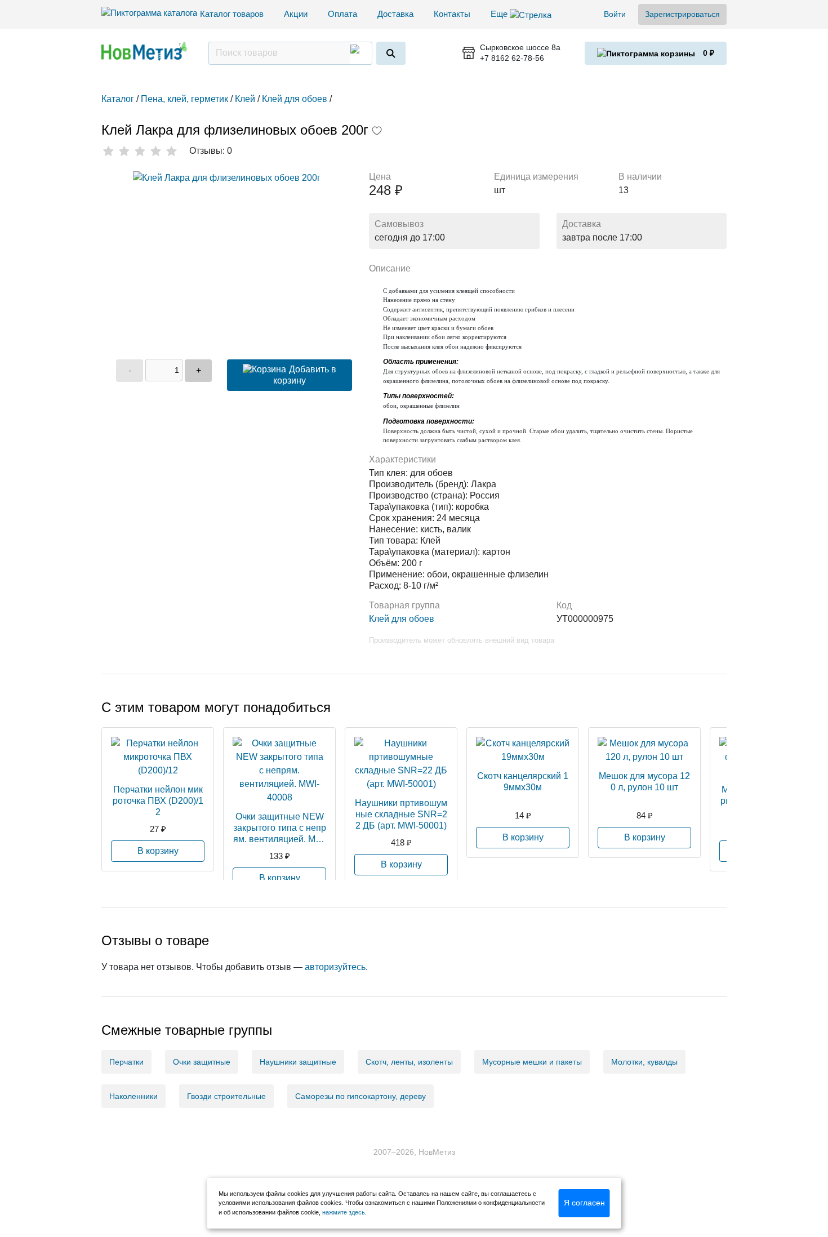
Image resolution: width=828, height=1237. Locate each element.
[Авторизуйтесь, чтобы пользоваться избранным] (376, 132)
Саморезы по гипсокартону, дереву (360, 1096)
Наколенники (133, 1096)
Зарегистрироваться (682, 14)
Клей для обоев (401, 619)
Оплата (342, 14)
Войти (615, 14)
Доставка (395, 14)
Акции (296, 14)
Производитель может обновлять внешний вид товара (461, 640)
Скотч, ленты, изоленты (409, 1061)
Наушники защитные (298, 1061)
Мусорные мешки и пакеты (532, 1061)
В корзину (158, 851)
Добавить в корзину (304, 375)
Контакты (452, 14)
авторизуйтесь (335, 967)
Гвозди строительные (226, 1096)
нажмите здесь (343, 1212)
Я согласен (584, 1202)
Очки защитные (201, 1061)
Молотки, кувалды (644, 1061)
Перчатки (126, 1061)
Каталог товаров (232, 14)
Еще (500, 14)
